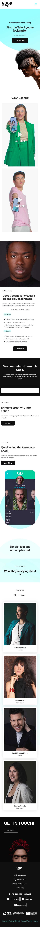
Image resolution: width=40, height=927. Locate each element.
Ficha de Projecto (20, 921)
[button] (36, 4)
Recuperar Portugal (8, 921)
